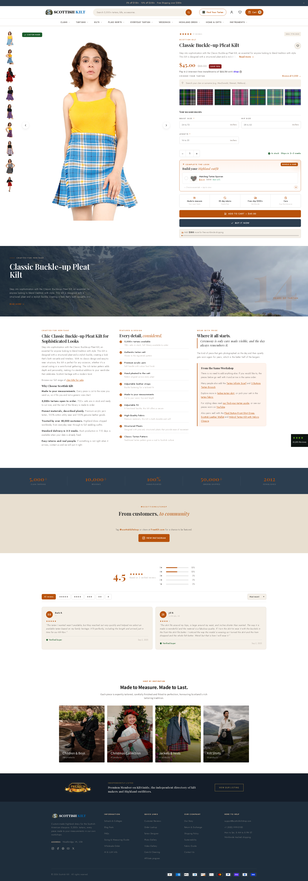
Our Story (188, 821)
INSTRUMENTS (237, 22)
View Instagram (156, 538)
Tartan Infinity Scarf (236, 383)
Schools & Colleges (113, 821)
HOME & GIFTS (213, 22)
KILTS (97, 22)
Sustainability (190, 839)
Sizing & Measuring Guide (116, 839)
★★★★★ (63, 596)
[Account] (232, 12)
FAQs (106, 833)
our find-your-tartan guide (236, 403)
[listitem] (10, 38)
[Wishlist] (240, 12)
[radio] (187, 97)
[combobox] (240, 83)
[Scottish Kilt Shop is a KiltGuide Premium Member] (78, 787)
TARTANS (81, 22)
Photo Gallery (150, 839)
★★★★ (77, 596)
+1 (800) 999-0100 (233, 827)
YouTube (221, 407)
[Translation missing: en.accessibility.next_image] (166, 125)
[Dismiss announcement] (304, 3)
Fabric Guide (190, 846)
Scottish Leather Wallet (212, 417)
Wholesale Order (112, 846)
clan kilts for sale (74, 380)
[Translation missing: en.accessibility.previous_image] (25, 125)
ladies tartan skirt (225, 393)
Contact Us (189, 852)
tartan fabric (207, 397)
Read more (15, 304)
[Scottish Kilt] (65, 12)
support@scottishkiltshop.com (237, 821)
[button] (190, 34)
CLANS (64, 22)
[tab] (88, 217)
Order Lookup (150, 827)
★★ (100, 596)
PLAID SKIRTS (115, 22)
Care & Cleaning (152, 852)
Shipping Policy (191, 833)
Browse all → (291, 76)
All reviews (48, 596)
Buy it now (242, 222)
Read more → (246, 56)
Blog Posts (109, 827)
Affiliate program (152, 858)
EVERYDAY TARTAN (140, 22)
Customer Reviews (152, 821)
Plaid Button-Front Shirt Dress (239, 413)
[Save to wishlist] (298, 46)
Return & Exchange (193, 827)
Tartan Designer (151, 833)
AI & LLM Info (110, 852)
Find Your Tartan (215, 12)
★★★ (89, 596)
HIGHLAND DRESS (188, 22)
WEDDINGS (165, 22)
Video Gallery (150, 846)
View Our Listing (229, 787)
